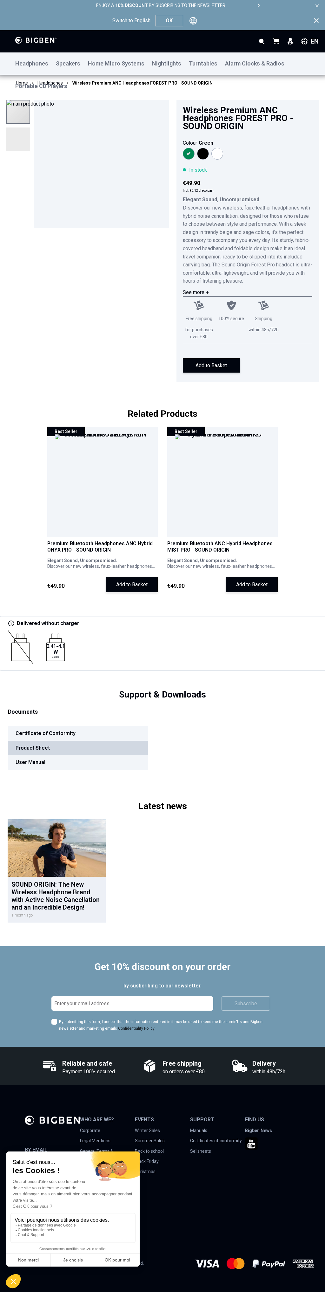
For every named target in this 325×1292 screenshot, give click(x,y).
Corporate (90, 1130)
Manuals (198, 1130)
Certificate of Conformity (46, 733)
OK (169, 20)
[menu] (162, 63)
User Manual (30, 762)
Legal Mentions (95, 1140)
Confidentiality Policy (136, 1028)
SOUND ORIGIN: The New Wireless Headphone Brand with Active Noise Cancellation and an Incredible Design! (55, 896)
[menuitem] (35, 63)
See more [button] (193, 292)
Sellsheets (200, 1151)
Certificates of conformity (216, 1140)
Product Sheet (33, 748)
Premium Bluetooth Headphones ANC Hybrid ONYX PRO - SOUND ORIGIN (100, 546)
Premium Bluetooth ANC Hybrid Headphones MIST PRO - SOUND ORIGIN (220, 546)
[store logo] (35, 40)
